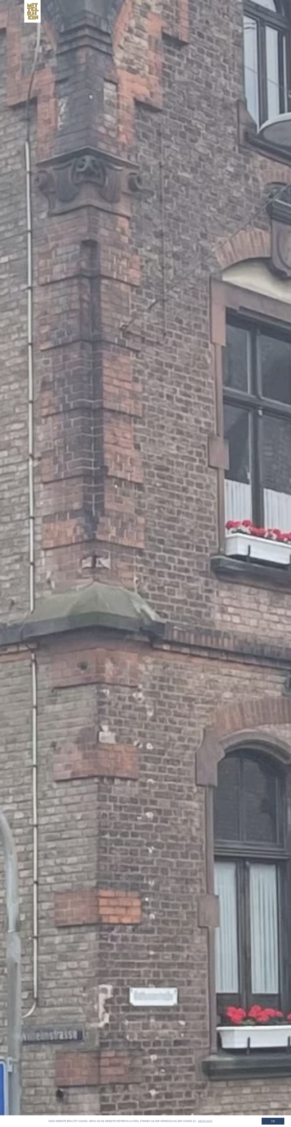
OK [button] (273, 1121)
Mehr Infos (205, 1121)
